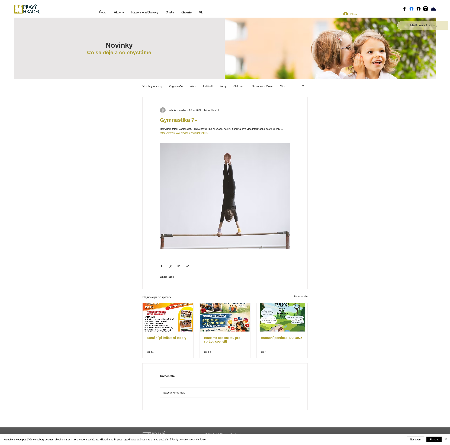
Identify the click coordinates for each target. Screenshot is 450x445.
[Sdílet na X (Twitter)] (170, 266)
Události (208, 86)
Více (282, 86)
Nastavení (415, 439)
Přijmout (434, 439)
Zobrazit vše (301, 296)
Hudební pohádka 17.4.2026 (281, 338)
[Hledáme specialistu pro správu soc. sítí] (225, 317)
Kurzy (223, 86)
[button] (423, 25)
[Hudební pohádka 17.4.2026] (282, 317)
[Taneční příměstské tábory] (168, 317)
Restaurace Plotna (262, 86)
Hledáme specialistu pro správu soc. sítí (222, 339)
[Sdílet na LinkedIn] (179, 266)
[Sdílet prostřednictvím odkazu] (187, 266)
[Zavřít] (446, 439)
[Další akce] (288, 110)
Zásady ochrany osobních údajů (188, 439)
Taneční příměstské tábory (167, 338)
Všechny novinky (152, 86)
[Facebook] (404, 8)
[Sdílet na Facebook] (161, 266)
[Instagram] (425, 8)
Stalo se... (239, 86)
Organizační (176, 86)
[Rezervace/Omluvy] (433, 8)
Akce (193, 86)
